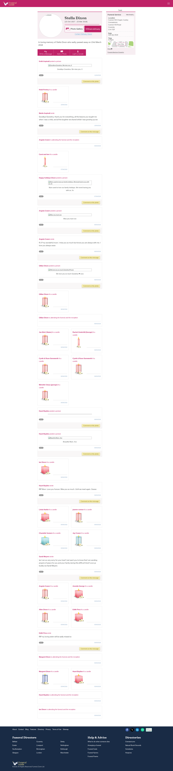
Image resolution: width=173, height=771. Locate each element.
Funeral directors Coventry (116, 52)
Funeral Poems (93, 756)
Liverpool (39, 745)
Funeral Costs (92, 749)
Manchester (64, 753)
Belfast (14, 741)
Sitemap (65, 729)
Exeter (14, 745)
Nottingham (64, 745)
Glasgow (15, 753)
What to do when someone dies (99, 741)
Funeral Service (114, 15)
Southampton (17, 749)
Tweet (120, 10)
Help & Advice (97, 737)
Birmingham (40, 749)
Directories (133, 737)
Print (109, 49)
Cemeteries (129, 749)
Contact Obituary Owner (83, 34)
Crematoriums (130, 741)
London (39, 753)
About (14, 729)
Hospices (128, 753)
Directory (41, 729)
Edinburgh (64, 749)
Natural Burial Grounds (133, 745)
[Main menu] (168, 3)
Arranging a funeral (94, 745)
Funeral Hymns (93, 753)
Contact (21, 729)
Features (33, 729)
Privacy (48, 729)
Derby (62, 741)
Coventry (39, 741)
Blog (27, 729)
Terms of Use (56, 729)
